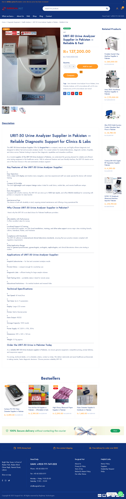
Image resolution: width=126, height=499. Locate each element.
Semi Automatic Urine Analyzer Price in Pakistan (81, 84)
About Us (78, 464)
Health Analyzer (26, 22)
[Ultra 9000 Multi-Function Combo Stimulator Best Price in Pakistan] (113, 114)
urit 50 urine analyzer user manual (82, 89)
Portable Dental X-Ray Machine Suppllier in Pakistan (112, 56)
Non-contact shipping (64, 448)
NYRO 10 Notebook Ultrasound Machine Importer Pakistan (111, 198)
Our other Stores (80, 474)
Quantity (66, 63)
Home (4, 22)
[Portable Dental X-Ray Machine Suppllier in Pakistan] (113, 43)
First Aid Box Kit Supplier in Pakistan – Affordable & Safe (38, 408)
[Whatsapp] (120, 494)
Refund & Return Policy (83, 471)
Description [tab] (8, 123)
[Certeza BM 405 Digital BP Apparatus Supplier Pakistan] (113, 150)
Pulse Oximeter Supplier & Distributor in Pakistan (86, 408)
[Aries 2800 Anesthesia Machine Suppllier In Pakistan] (113, 79)
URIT (64, 32)
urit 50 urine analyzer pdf (82, 86)
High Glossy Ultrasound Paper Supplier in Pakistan (63, 408)
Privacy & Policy (80, 466)
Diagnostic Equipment (13, 22)
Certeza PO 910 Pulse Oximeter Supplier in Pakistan (14, 410)
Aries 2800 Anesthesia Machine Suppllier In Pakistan (112, 92)
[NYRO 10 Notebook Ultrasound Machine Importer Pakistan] (113, 185)
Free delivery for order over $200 (105, 448)
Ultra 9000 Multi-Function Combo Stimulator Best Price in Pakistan (113, 127)
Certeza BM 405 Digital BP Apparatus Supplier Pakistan (112, 163)
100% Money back (24, 448)
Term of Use (79, 469)
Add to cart (87, 66)
